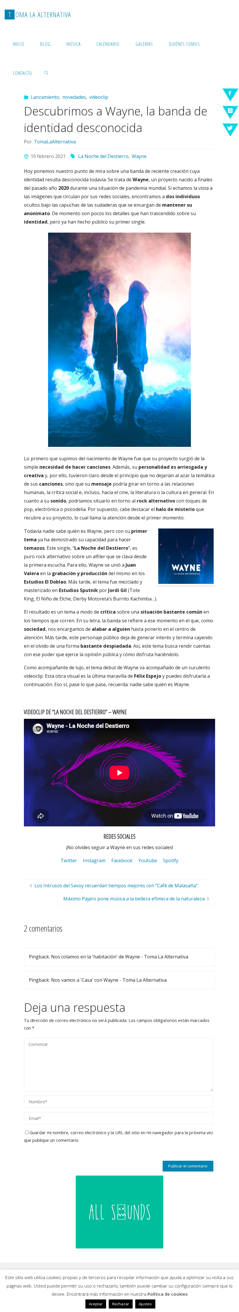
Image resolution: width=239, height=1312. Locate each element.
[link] (46, 72)
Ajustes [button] (145, 1303)
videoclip (98, 97)
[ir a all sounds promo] (119, 1211)
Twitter (69, 860)
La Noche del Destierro (103, 156)
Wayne (139, 156)
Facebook (122, 860)
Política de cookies (167, 1294)
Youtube (147, 860)
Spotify (170, 860)
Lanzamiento (45, 97)
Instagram (94, 860)
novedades (74, 97)
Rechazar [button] (120, 1303)
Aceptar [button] (96, 1303)
